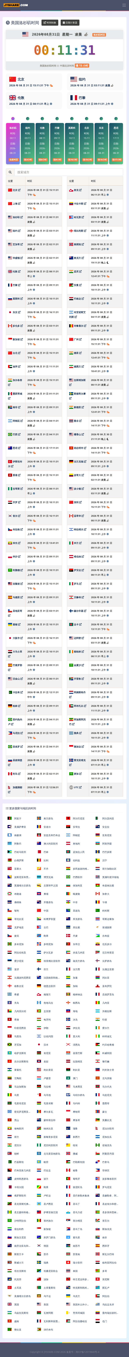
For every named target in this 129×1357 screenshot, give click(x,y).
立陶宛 (17, 1078)
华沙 (15, 556)
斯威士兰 (19, 1262)
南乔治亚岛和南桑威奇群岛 (19, 1247)
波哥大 (77, 475)
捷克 (16, 935)
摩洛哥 (76, 1120)
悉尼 (15, 447)
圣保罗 (16, 746)
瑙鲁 (75, 1128)
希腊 (16, 994)
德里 (76, 352)
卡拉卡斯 (78, 203)
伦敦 (15, 271)
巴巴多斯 (107, 852)
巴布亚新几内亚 (22, 1170)
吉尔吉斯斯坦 (21, 1061)
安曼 (76, 285)
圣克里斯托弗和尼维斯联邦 (19, 1205)
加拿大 (105, 893)
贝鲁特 (77, 597)
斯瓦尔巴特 (108, 1254)
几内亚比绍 (20, 1011)
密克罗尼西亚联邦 (19, 1113)
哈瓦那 (77, 217)
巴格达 (77, 298)
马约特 (76, 1103)
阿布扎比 (78, 705)
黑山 (16, 1120)
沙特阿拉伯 (20, 1220)
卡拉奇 (16, 692)
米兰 (76, 543)
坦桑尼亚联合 (50, 1271)
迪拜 (15, 366)
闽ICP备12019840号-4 (87, 1351)
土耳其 (17, 1287)
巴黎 (15, 285)
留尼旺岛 (77, 1187)
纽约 (15, 230)
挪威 (75, 1153)
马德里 (16, 597)
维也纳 (77, 556)
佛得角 (17, 902)
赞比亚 (17, 1329)
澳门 (75, 1078)
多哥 (104, 1271)
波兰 (45, 1178)
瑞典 (45, 1262)
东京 (15, 312)
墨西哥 (105, 1103)
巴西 (15, 434)
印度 (104, 1019)
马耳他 (47, 1095)
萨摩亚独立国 (50, 1212)
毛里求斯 (48, 1103)
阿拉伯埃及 (20, 952)
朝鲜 (16, 1153)
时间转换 (51, 22)
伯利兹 (76, 860)
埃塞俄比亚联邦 (51, 960)
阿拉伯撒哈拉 (79, 1321)
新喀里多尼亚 (50, 1136)
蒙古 (104, 1111)
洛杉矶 (16, 217)
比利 (45, 860)
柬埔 (45, 893)
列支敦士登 (108, 1069)
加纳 (75, 986)
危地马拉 (48, 1002)
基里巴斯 (77, 1053)
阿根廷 (16, 420)
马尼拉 (16, 733)
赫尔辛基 (78, 610)
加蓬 (75, 977)
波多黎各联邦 (109, 1178)
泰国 (75, 1271)
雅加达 (77, 746)
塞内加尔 (48, 1220)
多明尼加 (48, 944)
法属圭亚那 (108, 969)
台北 (15, 352)
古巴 (45, 927)
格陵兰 (47, 994)
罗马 (76, 583)
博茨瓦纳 (48, 877)
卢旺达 (47, 1195)
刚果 (45, 935)
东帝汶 (76, 944)
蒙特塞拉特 (49, 1120)
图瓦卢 (105, 1287)
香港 (15, 475)
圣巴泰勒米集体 (80, 1195)
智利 (16, 910)
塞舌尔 (105, 1220)
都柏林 (77, 651)
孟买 (76, 271)
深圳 (76, 502)
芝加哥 (16, 244)
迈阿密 (77, 638)
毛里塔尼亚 (20, 1103)
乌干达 (47, 1296)
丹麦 (75, 935)
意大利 (76, 1036)
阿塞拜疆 (107, 843)
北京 (15, 190)
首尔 (15, 515)
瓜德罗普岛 (108, 994)
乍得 (104, 902)
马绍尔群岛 (78, 1095)
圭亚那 (47, 1011)
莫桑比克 (107, 1120)
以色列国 (48, 1036)
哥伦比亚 (19, 919)
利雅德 (16, 570)
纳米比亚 (48, 1128)
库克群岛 (77, 919)
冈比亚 (105, 977)
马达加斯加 (20, 1086)
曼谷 (76, 420)
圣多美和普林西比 (107, 1214)
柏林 (15, 705)
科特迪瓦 (107, 1036)
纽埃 (75, 1145)
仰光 (15, 543)
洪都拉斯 (107, 1011)
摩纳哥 (76, 1111)
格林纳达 (77, 994)
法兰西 (76, 969)
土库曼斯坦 (49, 1287)
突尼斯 (105, 1279)
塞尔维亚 (77, 1220)
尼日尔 (17, 1145)
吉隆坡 (16, 583)
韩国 (45, 1245)
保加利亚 (77, 885)
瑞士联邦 (77, 1262)
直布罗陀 (107, 986)
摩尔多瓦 (48, 1111)
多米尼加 (19, 944)
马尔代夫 (107, 1086)
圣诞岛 (76, 910)
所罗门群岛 (49, 1237)
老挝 (45, 1061)
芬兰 (45, 969)
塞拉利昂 (19, 1229)
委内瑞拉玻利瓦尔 (107, 1314)
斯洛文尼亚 (20, 1237)
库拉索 (76, 927)
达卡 (76, 624)
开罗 (15, 502)
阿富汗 (17, 818)
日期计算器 (71, 22)
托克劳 (17, 1279)
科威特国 (107, 1053)
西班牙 (105, 1245)
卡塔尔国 (19, 1187)
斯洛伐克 (107, 1229)
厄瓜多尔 (107, 944)
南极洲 (17, 835)
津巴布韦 (48, 1329)
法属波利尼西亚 (22, 977)
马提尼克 (107, 1095)
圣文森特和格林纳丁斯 (19, 1214)
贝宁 (104, 860)
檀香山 (77, 434)
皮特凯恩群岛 (21, 1178)
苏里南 (76, 1254)
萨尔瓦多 (48, 952)
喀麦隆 (76, 893)
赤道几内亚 (78, 952)
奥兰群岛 (48, 818)
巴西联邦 (77, 877)
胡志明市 (78, 447)
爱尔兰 (105, 1028)
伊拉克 (76, 1028)
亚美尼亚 (107, 835)
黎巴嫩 (105, 1061)
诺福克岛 (107, 1145)
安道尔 (47, 826)
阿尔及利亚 (108, 818)
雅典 (76, 733)
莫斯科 (16, 298)
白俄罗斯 (19, 860)
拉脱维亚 (77, 1061)
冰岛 (75, 1019)
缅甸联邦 (19, 1128)
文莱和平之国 (50, 885)
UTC (76, 787)
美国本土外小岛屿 (77, 1306)
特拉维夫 (78, 529)
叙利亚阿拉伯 (109, 1262)
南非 (15, 407)
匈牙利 (47, 1019)
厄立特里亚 (108, 952)
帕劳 (45, 1162)
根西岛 (76, 1002)
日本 (45, 1044)
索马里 (76, 1237)
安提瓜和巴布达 (51, 835)
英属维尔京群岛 (22, 885)
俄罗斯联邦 (20, 1195)
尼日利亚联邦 (50, 1145)
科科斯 (105, 910)
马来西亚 (77, 1086)
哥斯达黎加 (108, 919)
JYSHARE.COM (52, 1351)
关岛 (16, 1002)
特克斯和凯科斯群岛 (77, 1289)
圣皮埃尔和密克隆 (107, 1205)
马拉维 (47, 1086)
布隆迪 (17, 893)
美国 (45, 1304)
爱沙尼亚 (19, 960)
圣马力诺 (77, 1212)
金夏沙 (77, 665)
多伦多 (16, 325)
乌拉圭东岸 (108, 1304)
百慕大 (17, 868)
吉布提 (105, 935)
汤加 (45, 1279)
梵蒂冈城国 (78, 1312)
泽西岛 (76, 1044)
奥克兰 (77, 257)
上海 (15, 203)
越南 (16, 1321)
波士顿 (77, 488)
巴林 (45, 852)
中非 (75, 902)
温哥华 (77, 515)
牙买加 (17, 1044)
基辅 (15, 624)
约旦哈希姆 (108, 1044)
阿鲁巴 (17, 843)
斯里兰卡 (19, 1254)
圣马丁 (76, 1203)
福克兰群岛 (78, 960)
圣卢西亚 (48, 1203)
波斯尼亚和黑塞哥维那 (19, 878)
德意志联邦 (49, 986)
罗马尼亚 (107, 1187)
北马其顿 (107, 1078)
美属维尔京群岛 (22, 1296)
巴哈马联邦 (20, 852)
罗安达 (77, 570)
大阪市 (16, 638)
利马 (15, 773)
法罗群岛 (107, 960)
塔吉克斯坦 (20, 1271)
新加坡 (16, 339)
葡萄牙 (76, 1178)
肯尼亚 (47, 1053)
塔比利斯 (78, 230)
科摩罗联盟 (49, 919)
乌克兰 (76, 1296)
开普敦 (77, 678)
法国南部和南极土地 (48, 979)
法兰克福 (78, 461)
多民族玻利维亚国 (77, 870)
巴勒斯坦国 (78, 1162)
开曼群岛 (48, 902)
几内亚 (105, 1002)
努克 (76, 190)
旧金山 (16, 678)
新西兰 (76, 1136)
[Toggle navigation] (124, 5)
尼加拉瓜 (107, 1136)
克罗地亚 (19, 927)
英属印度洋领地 (110, 877)
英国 (16, 1304)
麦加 (76, 773)
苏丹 (45, 1254)
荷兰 (16, 1136)
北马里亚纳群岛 (51, 1153)
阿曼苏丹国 (108, 1153)
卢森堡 (47, 1078)
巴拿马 (105, 1162)
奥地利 (76, 843)
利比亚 (76, 1069)
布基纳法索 (108, 885)
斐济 (16, 969)
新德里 (77, 407)
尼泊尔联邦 (108, 1128)
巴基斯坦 (19, 1162)
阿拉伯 (105, 1296)
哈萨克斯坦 (20, 1053)
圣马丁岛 (77, 1229)
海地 (75, 1011)
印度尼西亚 (20, 1028)
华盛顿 (16, 257)
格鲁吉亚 (19, 986)
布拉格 (16, 529)
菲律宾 (105, 1170)
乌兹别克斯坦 (21, 1312)
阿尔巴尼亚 (78, 818)
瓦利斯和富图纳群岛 (48, 1322)
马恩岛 (17, 1036)
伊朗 (45, 1028)
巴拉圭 (47, 1170)
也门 (104, 1321)
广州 (76, 339)
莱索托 (17, 1069)
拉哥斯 (16, 488)
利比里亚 (48, 1069)
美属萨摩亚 (20, 826)
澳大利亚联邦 (50, 843)
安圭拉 (105, 826)
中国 (45, 910)
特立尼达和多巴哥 (77, 1281)
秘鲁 (75, 1170)
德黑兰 (77, 366)
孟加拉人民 (78, 852)
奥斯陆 (77, 244)
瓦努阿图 (48, 1312)
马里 (16, 1095)
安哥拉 (76, 826)
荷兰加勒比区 (109, 868)
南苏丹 (76, 1245)
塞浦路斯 (107, 927)
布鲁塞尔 (78, 325)
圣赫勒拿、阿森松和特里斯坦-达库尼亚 (107, 1197)
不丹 (45, 868)
